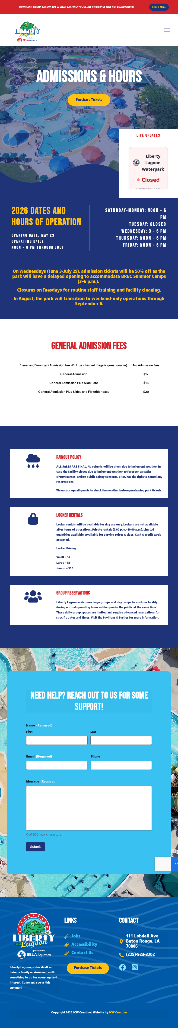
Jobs (75, 936)
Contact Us (82, 953)
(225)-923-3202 (140, 955)
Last (93, 731)
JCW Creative (118, 1012)
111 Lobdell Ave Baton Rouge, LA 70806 (143, 941)
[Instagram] (135, 967)
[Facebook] (122, 967)
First (29, 731)
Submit (35, 847)
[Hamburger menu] (167, 30)
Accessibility (84, 945)
